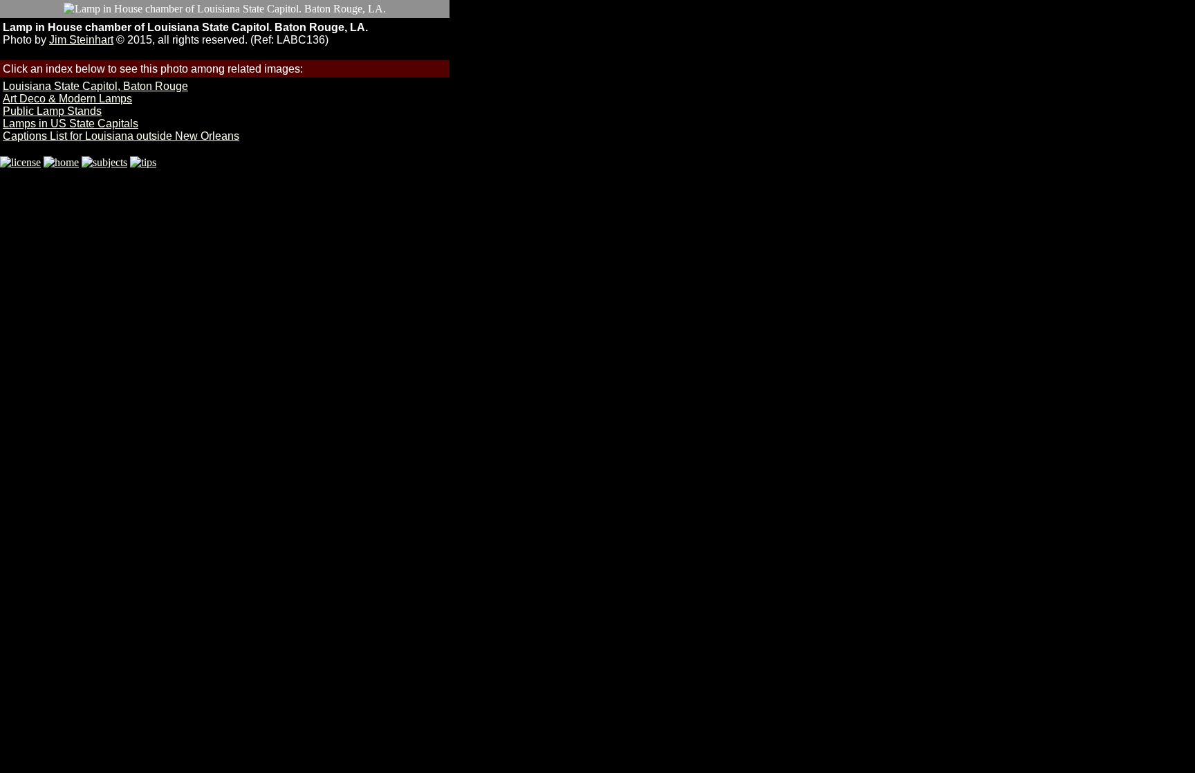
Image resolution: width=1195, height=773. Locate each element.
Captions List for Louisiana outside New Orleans (121, 136)
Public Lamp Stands (52, 111)
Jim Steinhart (81, 40)
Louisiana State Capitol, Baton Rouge (95, 86)
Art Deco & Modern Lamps (67, 98)
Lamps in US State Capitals (70, 123)
